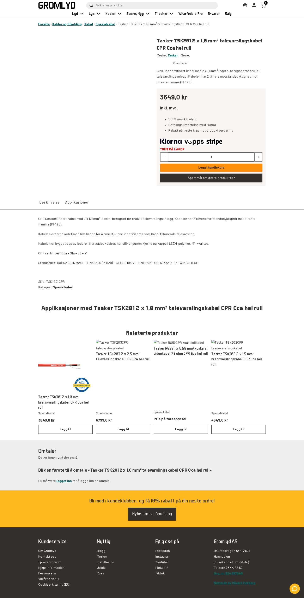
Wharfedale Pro (190, 13)
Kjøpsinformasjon (51, 567)
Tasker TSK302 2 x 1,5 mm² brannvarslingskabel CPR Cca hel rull (236, 359)
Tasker (173, 55)
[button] (65, 429)
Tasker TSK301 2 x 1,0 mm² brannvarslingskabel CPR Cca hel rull (63, 402)
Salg (228, 13)
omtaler (180, 63)
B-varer (214, 13)
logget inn (64, 481)
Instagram (163, 556)
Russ (100, 573)
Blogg (101, 550)
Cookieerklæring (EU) (54, 584)
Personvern (47, 573)
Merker (102, 556)
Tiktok (160, 573)
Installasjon (105, 562)
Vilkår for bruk (48, 579)
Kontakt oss (47, 556)
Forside (44, 24)
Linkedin (161, 567)
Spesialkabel (105, 24)
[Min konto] (245, 5)
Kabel (88, 24)
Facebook (162, 550)
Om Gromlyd (47, 550)
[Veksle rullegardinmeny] (82, 14)
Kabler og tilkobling (67, 24)
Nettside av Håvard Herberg (235, 583)
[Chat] (295, 589)
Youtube (161, 562)
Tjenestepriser (49, 562)
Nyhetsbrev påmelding (152, 514)
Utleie (101, 567)
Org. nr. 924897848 (228, 573)
